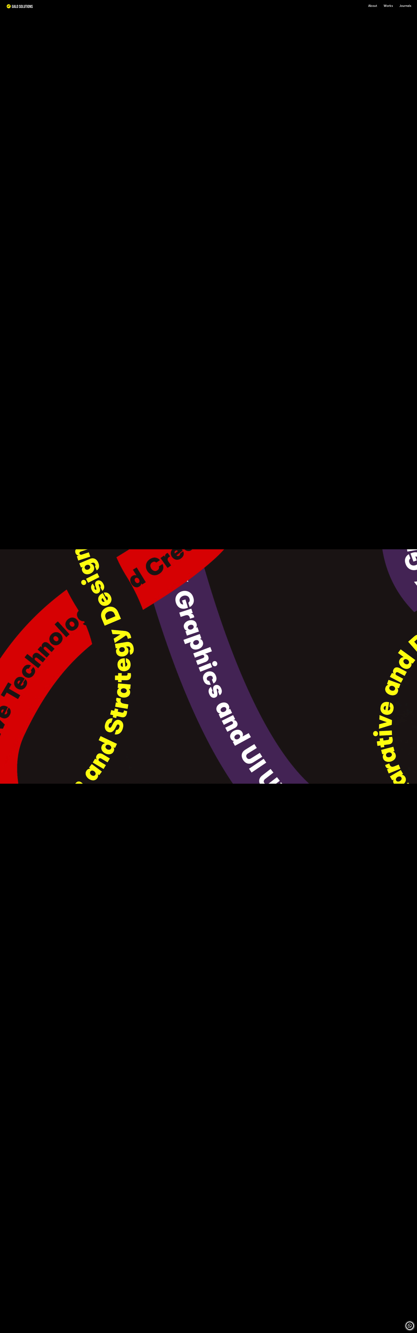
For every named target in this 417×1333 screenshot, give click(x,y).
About (372, 6)
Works (388, 6)
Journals (405, 6)
